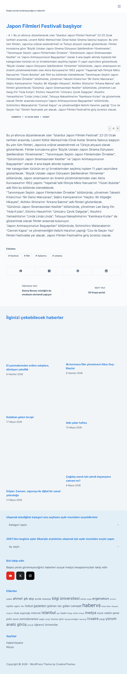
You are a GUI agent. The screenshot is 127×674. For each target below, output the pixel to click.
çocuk (30, 625)
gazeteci (40, 606)
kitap (69, 613)
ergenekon (100, 599)
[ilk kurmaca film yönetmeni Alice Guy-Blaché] (93, 341)
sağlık (41, 619)
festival (13, 255)
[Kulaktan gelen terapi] (33, 396)
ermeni (113, 599)
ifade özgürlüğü (22, 613)
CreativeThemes (65, 664)
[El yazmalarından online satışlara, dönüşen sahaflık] (33, 342)
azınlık (38, 598)
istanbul (49, 612)
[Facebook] (20, 271)
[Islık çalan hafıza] (93, 399)
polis (9, 619)
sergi (47, 619)
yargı (102, 619)
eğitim (17, 606)
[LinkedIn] (106, 271)
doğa (89, 599)
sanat (16, 619)
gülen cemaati (72, 606)
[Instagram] (30, 576)
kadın (63, 613)
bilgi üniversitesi (66, 598)
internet (36, 613)
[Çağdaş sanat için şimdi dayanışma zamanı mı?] (93, 452)
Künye (10, 647)
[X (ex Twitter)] (20, 576)
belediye (46, 599)
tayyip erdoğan (72, 619)
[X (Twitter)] (49, 271)
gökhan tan (54, 606)
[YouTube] (10, 576)
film (27, 255)
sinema (57, 255)
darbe (83, 599)
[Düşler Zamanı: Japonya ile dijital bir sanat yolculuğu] (33, 460)
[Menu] (119, 6)
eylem (9, 606)
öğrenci (39, 624)
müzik (100, 613)
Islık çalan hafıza (76, 422)
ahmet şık (20, 599)
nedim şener (111, 613)
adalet (9, 599)
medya (90, 612)
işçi (58, 613)
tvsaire (93, 618)
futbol (29, 606)
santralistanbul (29, 619)
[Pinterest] (78, 271)
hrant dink (106, 606)
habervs (41, 255)
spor (61, 619)
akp (31, 598)
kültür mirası (78, 613)
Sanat (46, 117)
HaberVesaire (14, 642)
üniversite (51, 624)
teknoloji (82, 619)
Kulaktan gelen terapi (20, 417)
